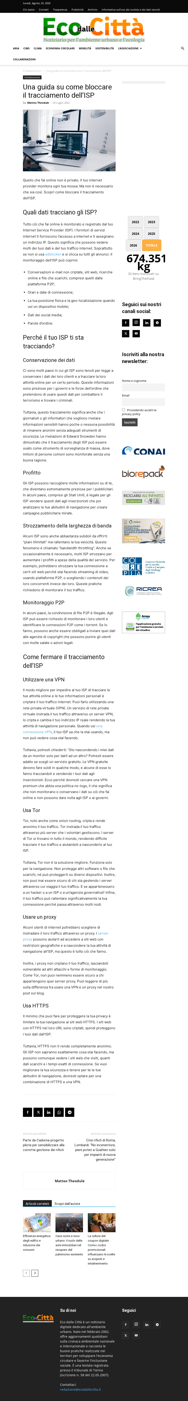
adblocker (53, 254)
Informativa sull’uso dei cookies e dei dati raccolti (131, 9)
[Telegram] (69, 1112)
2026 (133, 245)
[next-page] (34, 1273)
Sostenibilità (104, 48)
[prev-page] (26, 1273)
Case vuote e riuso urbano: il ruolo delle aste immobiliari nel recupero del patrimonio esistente (69, 1245)
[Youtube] (136, 333)
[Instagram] (136, 322)
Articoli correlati (37, 1204)
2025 (151, 233)
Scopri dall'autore (67, 1204)
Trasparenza (60, 9)
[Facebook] (27, 1112)
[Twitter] (125, 333)
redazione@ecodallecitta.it (80, 1389)
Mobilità (85, 48)
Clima (38, 48)
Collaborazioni (24, 59)
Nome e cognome (134, 381)
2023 (151, 222)
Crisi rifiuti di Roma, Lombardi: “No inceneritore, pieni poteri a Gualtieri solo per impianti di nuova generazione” (95, 1150)
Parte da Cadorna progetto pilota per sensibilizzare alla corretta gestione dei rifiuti (43, 1145)
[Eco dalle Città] (94, 28)
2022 (135, 222)
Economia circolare (60, 48)
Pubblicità (77, 9)
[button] (182, 48)
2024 (135, 233)
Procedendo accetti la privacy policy (139, 412)
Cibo (26, 48)
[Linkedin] (48, 1112)
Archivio (92, 9)
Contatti (44, 9)
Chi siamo (29, 9)
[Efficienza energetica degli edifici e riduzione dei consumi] (37, 1222)
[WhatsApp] (59, 1112)
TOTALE (152, 245)
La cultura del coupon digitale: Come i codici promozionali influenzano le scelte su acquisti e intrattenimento (101, 1249)
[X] (38, 1112)
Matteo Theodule (38, 102)
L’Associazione (128, 48)
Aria (16, 48)
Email (125, 395)
